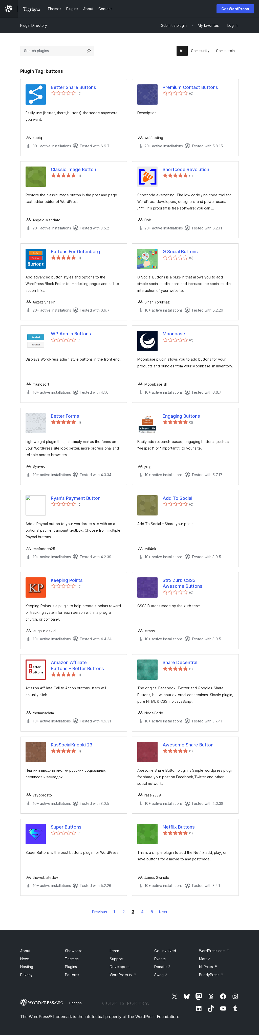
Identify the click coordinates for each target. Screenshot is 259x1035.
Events (160, 959)
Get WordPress (235, 9)
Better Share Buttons (73, 87)
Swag (161, 975)
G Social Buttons (180, 251)
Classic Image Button (73, 169)
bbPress (208, 967)
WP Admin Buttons (71, 333)
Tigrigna (75, 1003)
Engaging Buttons (181, 416)
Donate (162, 967)
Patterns (72, 975)
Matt (205, 959)
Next (163, 912)
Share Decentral (180, 662)
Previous (99, 912)
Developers (120, 967)
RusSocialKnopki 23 (71, 744)
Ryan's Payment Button (75, 498)
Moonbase (174, 333)
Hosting (26, 967)
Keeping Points (67, 580)
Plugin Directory (33, 25)
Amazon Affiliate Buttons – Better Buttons (77, 665)
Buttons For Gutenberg (75, 251)
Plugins (71, 967)
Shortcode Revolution (186, 169)
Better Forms (65, 416)
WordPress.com (214, 951)
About (25, 951)
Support (116, 959)
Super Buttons (66, 827)
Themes (72, 959)
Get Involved (165, 951)
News (25, 959)
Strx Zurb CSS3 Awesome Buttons (182, 583)
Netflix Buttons (179, 827)
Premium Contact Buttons (190, 87)
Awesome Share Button (188, 744)
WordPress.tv (123, 975)
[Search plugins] (89, 51)
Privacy (26, 975)
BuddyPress (211, 975)
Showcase (73, 951)
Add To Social (177, 498)
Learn (114, 951)
